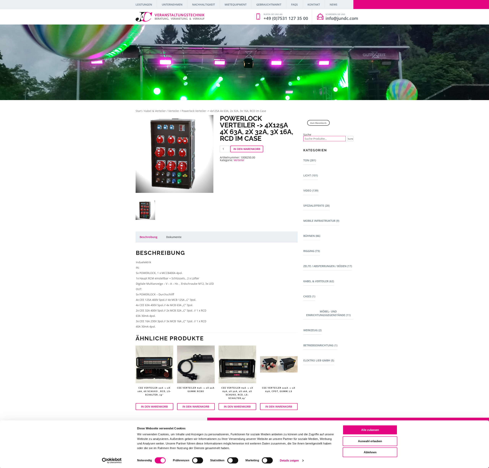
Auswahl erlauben (370, 441)
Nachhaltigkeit (203, 4)
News (333, 4)
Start (139, 111)
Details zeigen (289, 460)
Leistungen (144, 4)
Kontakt (314, 4)
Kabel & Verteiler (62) (318, 281)
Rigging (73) (311, 251)
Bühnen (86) (311, 236)
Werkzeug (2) (312, 330)
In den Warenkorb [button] (154, 406)
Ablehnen (370, 452)
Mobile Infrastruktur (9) (321, 221)
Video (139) (310, 190)
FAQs (294, 4)
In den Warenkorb (246, 149)
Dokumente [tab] (173, 237)
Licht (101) (310, 175)
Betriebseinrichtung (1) (320, 345)
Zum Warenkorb (318, 122)
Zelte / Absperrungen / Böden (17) (327, 266)
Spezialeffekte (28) (316, 205)
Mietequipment (236, 4)
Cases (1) (309, 296)
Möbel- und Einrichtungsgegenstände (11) (328, 313)
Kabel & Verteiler (155, 111)
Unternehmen (172, 4)
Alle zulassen (370, 429)
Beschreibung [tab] (148, 237)
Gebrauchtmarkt (268, 4)
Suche (307, 134)
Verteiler (173, 111)
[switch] (197, 460)
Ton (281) (309, 160)
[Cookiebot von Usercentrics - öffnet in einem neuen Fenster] (112, 460)
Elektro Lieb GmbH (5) (318, 360)
